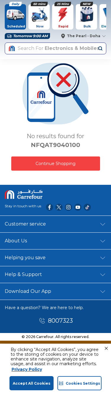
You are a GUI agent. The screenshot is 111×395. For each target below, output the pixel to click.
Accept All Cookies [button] (31, 383)
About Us (16, 241)
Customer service (25, 224)
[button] (106, 348)
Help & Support (23, 274)
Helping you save (25, 257)
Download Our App (28, 291)
